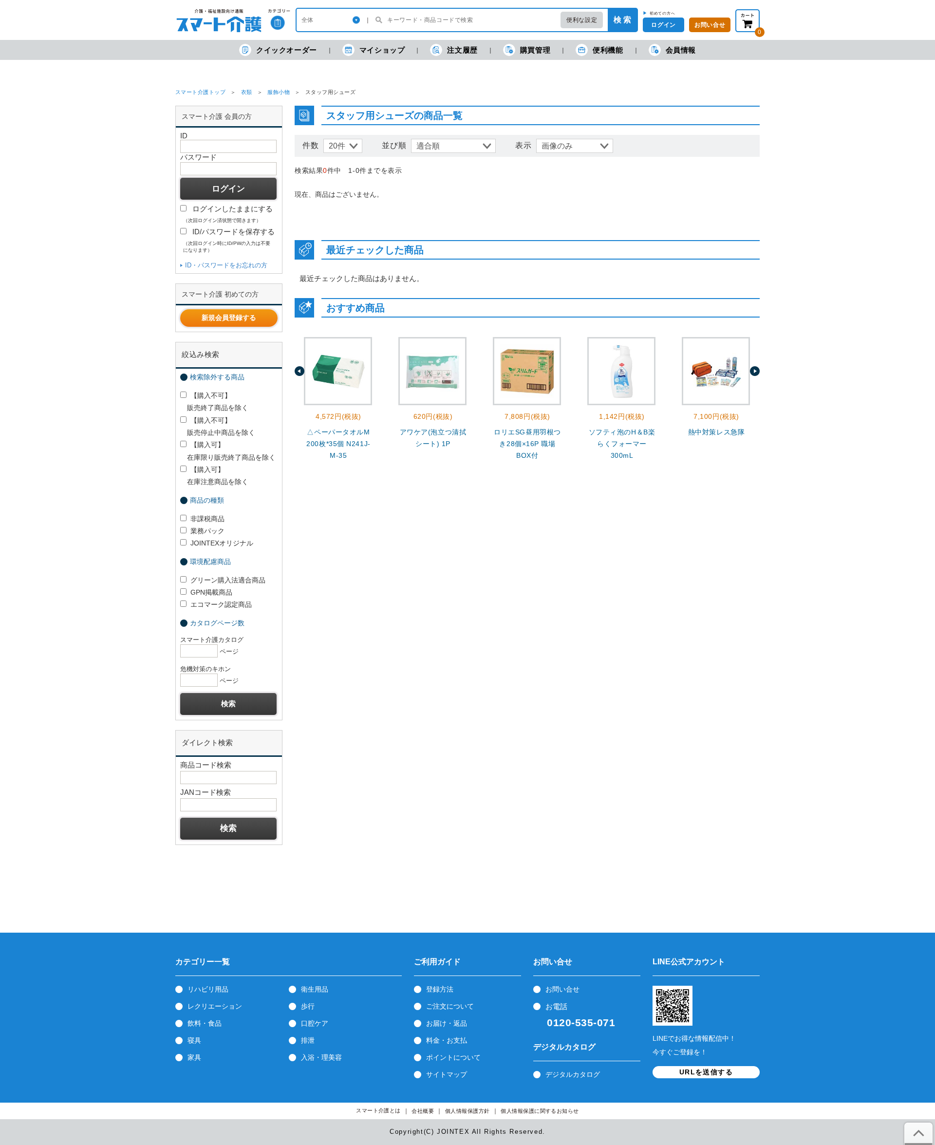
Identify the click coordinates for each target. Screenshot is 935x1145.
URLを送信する (706, 1072)
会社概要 (422, 1111)
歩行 (308, 1006)
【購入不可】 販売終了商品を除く (214, 402)
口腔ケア (314, 1023)
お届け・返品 (446, 1023)
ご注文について (450, 1006)
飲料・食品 (204, 1023)
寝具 (194, 1040)
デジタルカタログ (572, 1074)
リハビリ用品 (207, 989)
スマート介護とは (378, 1110)
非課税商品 (207, 519)
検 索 (622, 20)
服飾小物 (278, 92)
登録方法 (439, 989)
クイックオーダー (286, 50)
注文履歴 (462, 50)
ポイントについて (453, 1057)
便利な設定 (581, 20)
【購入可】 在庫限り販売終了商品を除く (228, 451)
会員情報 (681, 50)
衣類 (246, 92)
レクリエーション (214, 1006)
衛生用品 (314, 989)
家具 (194, 1057)
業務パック (207, 531)
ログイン (663, 24)
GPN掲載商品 (211, 592)
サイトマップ (446, 1074)
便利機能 (608, 50)
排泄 (308, 1040)
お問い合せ (709, 24)
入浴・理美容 (321, 1057)
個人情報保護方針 (467, 1111)
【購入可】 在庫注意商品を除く (214, 476)
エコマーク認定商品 (221, 604)
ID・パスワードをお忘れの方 (226, 265)
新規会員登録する (229, 317)
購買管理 (535, 50)
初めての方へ (662, 13)
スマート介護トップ (200, 92)
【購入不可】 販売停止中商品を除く (217, 426)
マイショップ (382, 50)
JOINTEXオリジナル (221, 543)
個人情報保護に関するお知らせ (540, 1111)
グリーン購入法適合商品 (227, 580)
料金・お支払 (446, 1040)
